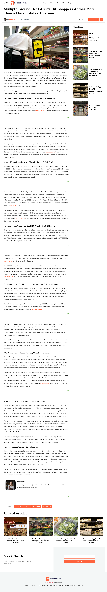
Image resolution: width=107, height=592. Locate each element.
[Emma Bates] (5, 19)
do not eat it (50, 152)
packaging (13, 205)
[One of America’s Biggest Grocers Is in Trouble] (80, 108)
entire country (37, 309)
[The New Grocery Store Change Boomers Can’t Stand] (80, 55)
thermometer (45, 383)
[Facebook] (90, 19)
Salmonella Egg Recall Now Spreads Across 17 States (96, 90)
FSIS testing (20, 218)
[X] (94, 19)
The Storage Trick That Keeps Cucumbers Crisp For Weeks (95, 72)
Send (78, 561)
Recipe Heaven (49, 582)
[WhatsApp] (101, 19)
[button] (7, 2)
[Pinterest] (97, 19)
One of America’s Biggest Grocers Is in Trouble (96, 108)
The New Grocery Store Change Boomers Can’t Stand (95, 54)
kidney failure (8, 277)
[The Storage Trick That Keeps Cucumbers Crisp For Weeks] (80, 72)
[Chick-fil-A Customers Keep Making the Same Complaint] (80, 37)
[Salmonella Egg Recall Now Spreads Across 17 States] (80, 90)
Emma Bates (13, 19)
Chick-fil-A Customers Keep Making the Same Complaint (95, 37)
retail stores (8, 261)
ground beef (39, 111)
